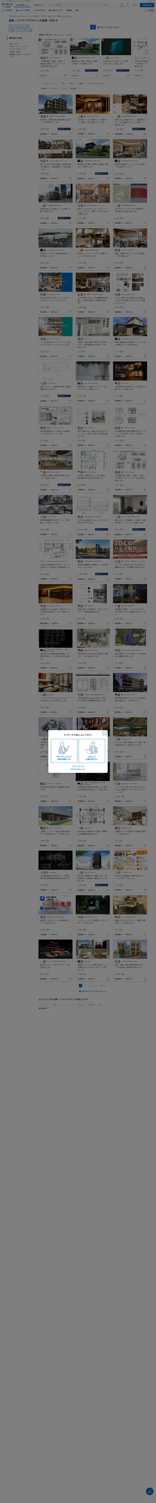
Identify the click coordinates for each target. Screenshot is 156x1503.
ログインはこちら (78, 766)
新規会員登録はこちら (78, 769)
